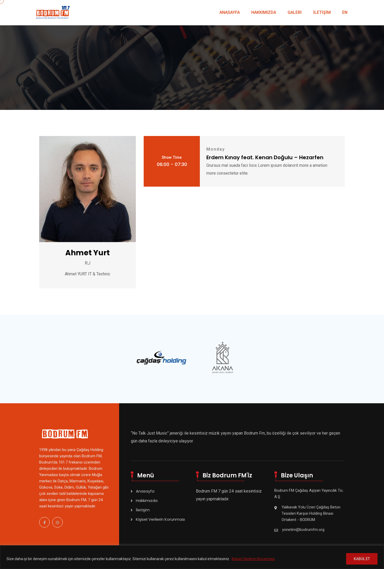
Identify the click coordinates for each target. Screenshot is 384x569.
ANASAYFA (229, 12)
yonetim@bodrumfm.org (303, 529)
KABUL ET (362, 559)
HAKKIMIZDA (263, 12)
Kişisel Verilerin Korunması (253, 559)
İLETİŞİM (322, 12)
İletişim (143, 510)
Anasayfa (145, 491)
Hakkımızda (147, 500)
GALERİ (295, 12)
